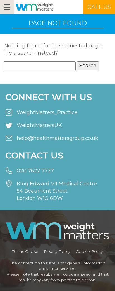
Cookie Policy (89, 251)
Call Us (99, 7)
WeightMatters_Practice (47, 112)
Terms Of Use (25, 251)
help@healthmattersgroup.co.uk (57, 138)
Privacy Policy (57, 251)
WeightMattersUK (39, 125)
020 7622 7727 (35, 171)
